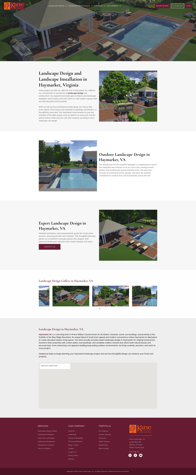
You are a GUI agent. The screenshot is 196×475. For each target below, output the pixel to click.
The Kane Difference (75, 441)
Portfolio (98, 6)
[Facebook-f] (135, 455)
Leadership (72, 434)
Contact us (43, 354)
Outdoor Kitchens (105, 434)
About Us (71, 431)
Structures (102, 438)
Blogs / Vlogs (73, 445)
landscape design (75, 93)
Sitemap (71, 459)
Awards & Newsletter (75, 438)
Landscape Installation (46, 434)
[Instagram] (130, 455)
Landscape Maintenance (79, 6)
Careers (71, 448)
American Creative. (123, 471)
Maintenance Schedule (46, 445)
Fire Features (103, 431)
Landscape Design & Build (47, 431)
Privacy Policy (73, 455)
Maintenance (103, 445)
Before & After (104, 448)
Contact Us (72, 452)
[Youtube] (140, 455)
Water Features (104, 441)
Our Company (112, 6)
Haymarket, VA (45, 334)
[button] (40, 295)
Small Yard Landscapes (46, 438)
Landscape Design (56, 6)
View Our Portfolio (44, 448)
